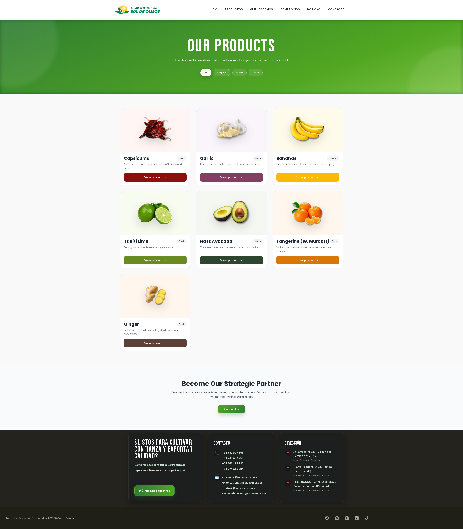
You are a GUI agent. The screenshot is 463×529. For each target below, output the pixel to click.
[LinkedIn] (357, 518)
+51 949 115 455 (232, 463)
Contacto (336, 9)
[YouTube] (347, 518)
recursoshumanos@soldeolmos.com (244, 493)
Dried (255, 72)
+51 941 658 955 (232, 457)
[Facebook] (327, 518)
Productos (234, 9)
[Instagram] (337, 518)
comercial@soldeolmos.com (239, 477)
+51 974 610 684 (232, 468)
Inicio (213, 9)
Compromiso (290, 9)
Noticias (314, 9)
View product (153, 177)
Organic (221, 72)
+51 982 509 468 (232, 452)
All (206, 72)
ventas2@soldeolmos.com (238, 488)
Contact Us (231, 409)
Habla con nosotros (157, 490)
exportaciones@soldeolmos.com (242, 482)
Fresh (239, 72)
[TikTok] (367, 518)
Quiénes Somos (261, 9)
